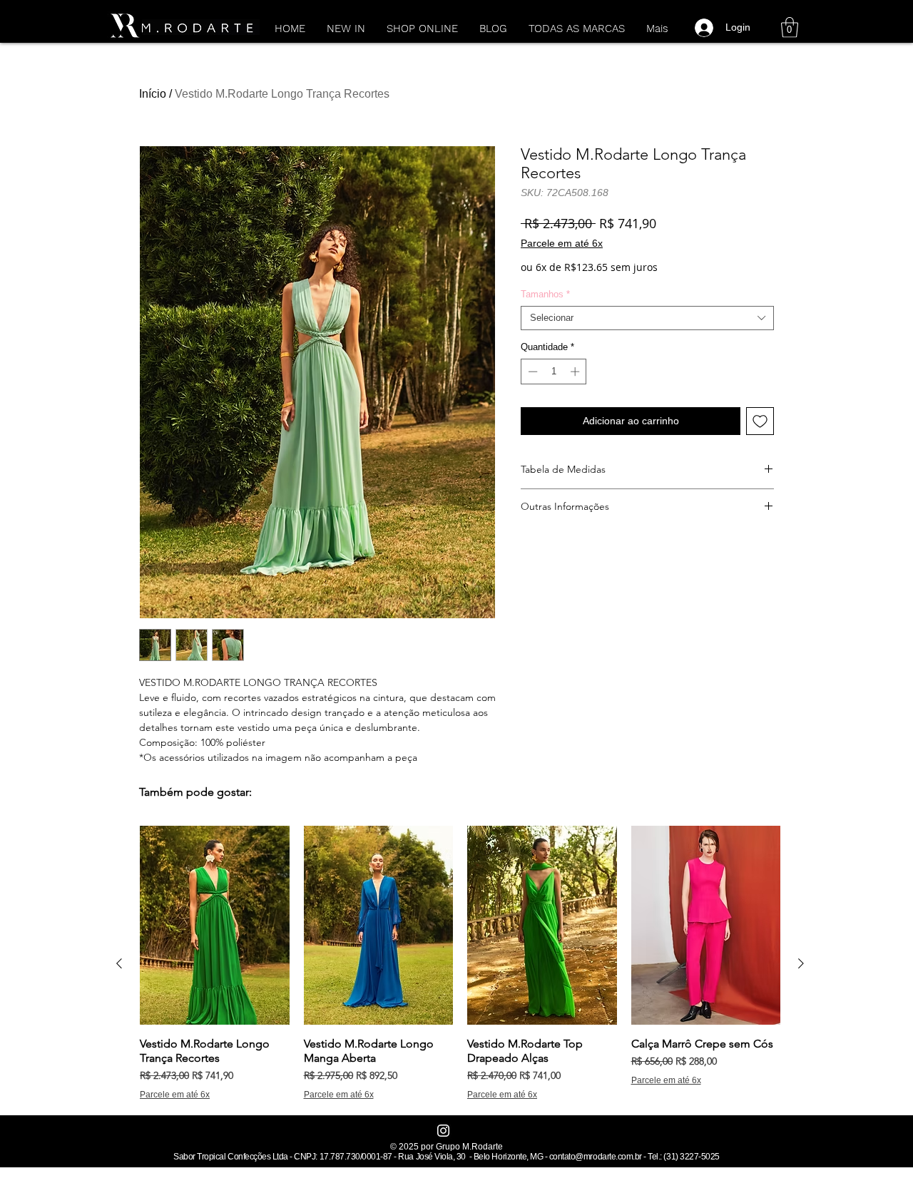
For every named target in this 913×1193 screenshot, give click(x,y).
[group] (460, 963)
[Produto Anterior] (119, 963)
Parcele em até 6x (562, 243)
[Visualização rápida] (215, 925)
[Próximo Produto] (801, 963)
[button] (789, 27)
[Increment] (576, 371)
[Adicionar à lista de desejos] (760, 421)
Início (152, 94)
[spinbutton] (554, 371)
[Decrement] (531, 371)
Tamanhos (545, 294)
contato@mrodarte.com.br (595, 1157)
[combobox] (647, 318)
